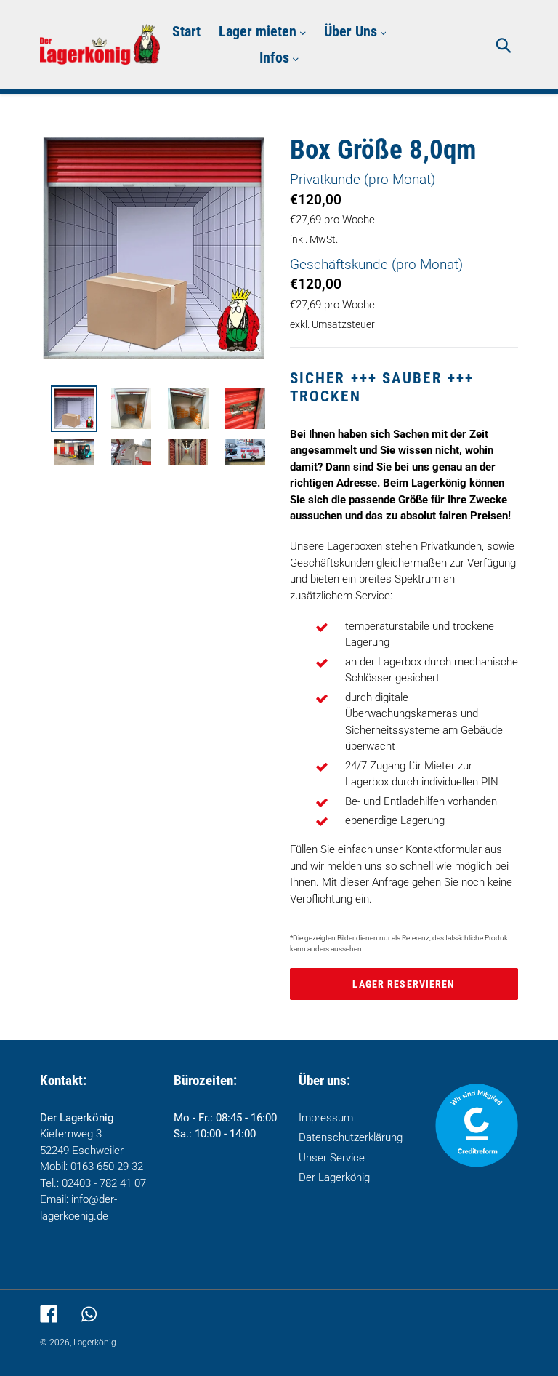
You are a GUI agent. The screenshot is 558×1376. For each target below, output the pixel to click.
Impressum (326, 1117)
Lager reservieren (403, 984)
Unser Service (332, 1157)
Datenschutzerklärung (351, 1137)
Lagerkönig (94, 1342)
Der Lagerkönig (334, 1177)
